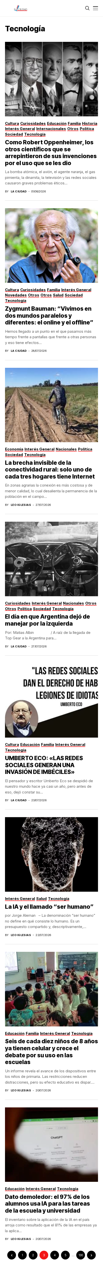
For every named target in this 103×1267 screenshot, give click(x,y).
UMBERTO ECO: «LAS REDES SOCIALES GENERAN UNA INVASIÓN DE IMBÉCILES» (44, 765)
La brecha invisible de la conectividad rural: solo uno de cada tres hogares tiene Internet (50, 469)
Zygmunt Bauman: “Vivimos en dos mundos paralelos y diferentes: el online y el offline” (49, 315)
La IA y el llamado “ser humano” (49, 906)
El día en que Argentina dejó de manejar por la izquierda (47, 620)
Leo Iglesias (21, 505)
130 (80, 1255)
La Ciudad (19, 191)
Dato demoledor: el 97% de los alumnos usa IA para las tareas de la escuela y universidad (47, 1203)
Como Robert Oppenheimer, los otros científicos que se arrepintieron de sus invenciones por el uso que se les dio (51, 153)
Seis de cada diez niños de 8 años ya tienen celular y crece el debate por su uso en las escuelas (51, 1052)
